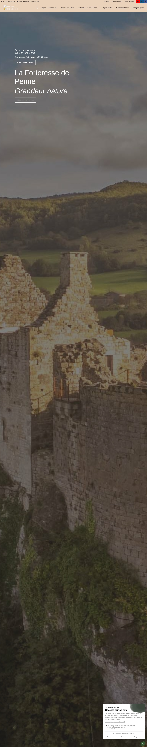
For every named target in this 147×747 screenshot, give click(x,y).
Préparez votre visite (49, 8)
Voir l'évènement (25, 62)
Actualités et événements (88, 8)
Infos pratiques (138, 8)
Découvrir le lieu (67, 8)
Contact (106, 1)
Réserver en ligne (25, 100)
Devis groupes (129, 1)
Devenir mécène (117, 1)
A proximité (107, 8)
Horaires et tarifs (122, 8)
